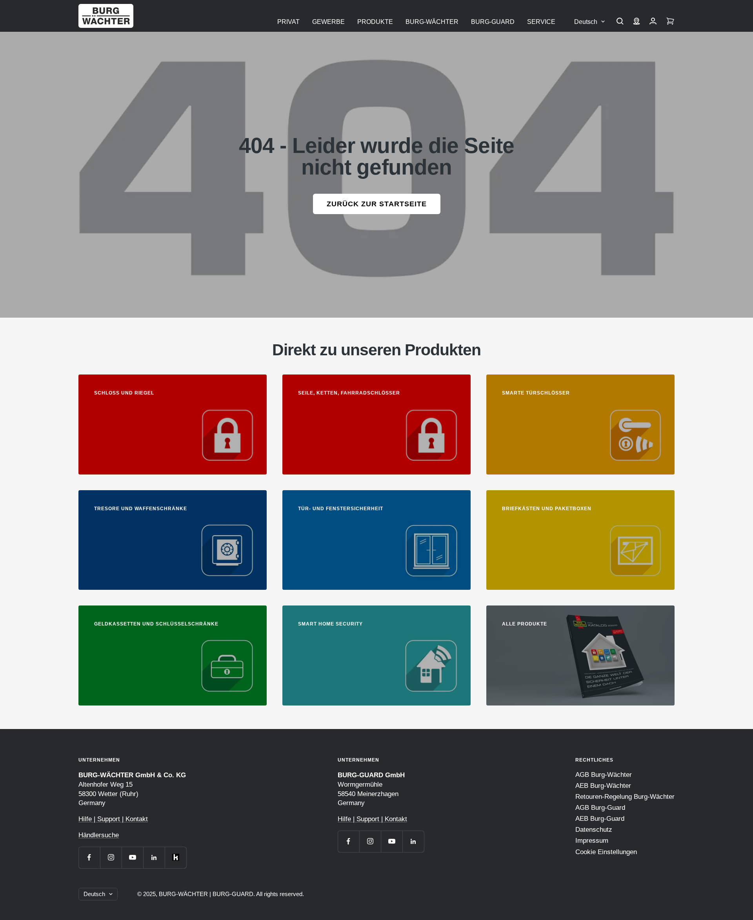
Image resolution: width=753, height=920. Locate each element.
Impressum (591, 840)
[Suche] (620, 22)
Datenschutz (593, 829)
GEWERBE (328, 21)
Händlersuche (98, 835)
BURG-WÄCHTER (432, 21)
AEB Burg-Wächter (603, 785)
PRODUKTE (375, 21)
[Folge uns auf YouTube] (132, 857)
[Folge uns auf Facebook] (89, 857)
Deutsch (585, 21)
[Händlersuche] (636, 22)
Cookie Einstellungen (606, 852)
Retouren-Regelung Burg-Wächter (625, 796)
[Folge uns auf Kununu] (175, 857)
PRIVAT (288, 21)
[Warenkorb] (670, 22)
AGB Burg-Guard (600, 807)
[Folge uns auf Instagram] (111, 857)
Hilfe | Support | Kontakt (113, 819)
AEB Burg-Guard (599, 818)
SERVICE (541, 21)
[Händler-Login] (653, 22)
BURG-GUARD (493, 21)
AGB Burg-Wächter (603, 774)
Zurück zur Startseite (377, 204)
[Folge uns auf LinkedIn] (154, 857)
